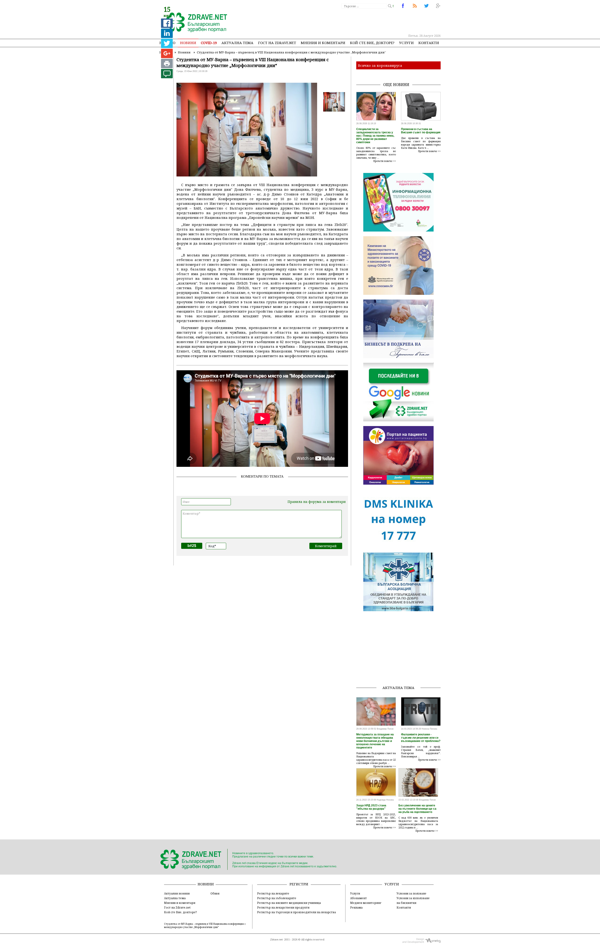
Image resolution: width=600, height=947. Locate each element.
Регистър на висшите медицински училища (289, 903)
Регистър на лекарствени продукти (283, 907)
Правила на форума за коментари (317, 501)
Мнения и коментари (323, 42)
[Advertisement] (355, 21)
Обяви (214, 893)
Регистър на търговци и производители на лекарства (296, 912)
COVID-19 (209, 42)
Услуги (406, 42)
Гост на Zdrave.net (177, 907)
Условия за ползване (411, 893)
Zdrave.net (276, 939)
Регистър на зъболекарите (276, 898)
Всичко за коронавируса (380, 65)
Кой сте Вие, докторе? (372, 42)
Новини (188, 42)
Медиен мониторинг (365, 903)
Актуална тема (237, 42)
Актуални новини (177, 893)
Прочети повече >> (384, 161)
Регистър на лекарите (273, 893)
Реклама (356, 907)
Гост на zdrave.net (277, 42)
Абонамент (358, 898)
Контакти (428, 42)
